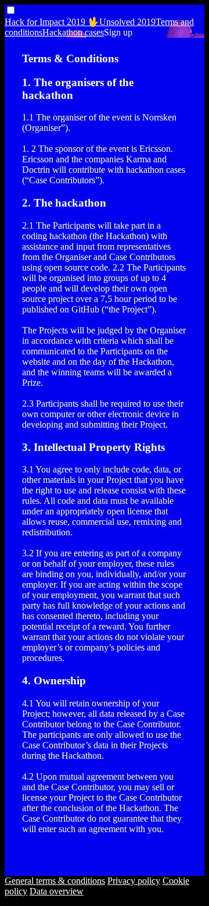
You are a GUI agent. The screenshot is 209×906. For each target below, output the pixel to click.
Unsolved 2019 (127, 22)
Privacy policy (133, 881)
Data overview (57, 891)
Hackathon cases (73, 32)
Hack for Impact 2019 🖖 (52, 22)
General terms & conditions (55, 881)
